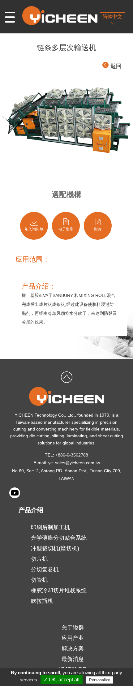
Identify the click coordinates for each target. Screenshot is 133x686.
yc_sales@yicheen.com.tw (74, 462)
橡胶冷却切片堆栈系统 (59, 590)
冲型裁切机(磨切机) (55, 548)
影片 (97, 229)
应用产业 (73, 638)
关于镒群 (73, 627)
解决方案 (73, 648)
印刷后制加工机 (50, 527)
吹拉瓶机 (42, 601)
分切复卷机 (45, 569)
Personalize (99, 680)
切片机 (39, 559)
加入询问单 (34, 229)
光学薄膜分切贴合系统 (59, 538)
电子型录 (65, 229)
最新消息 (73, 659)
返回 (116, 66)
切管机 (39, 580)
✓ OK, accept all (61, 679)
